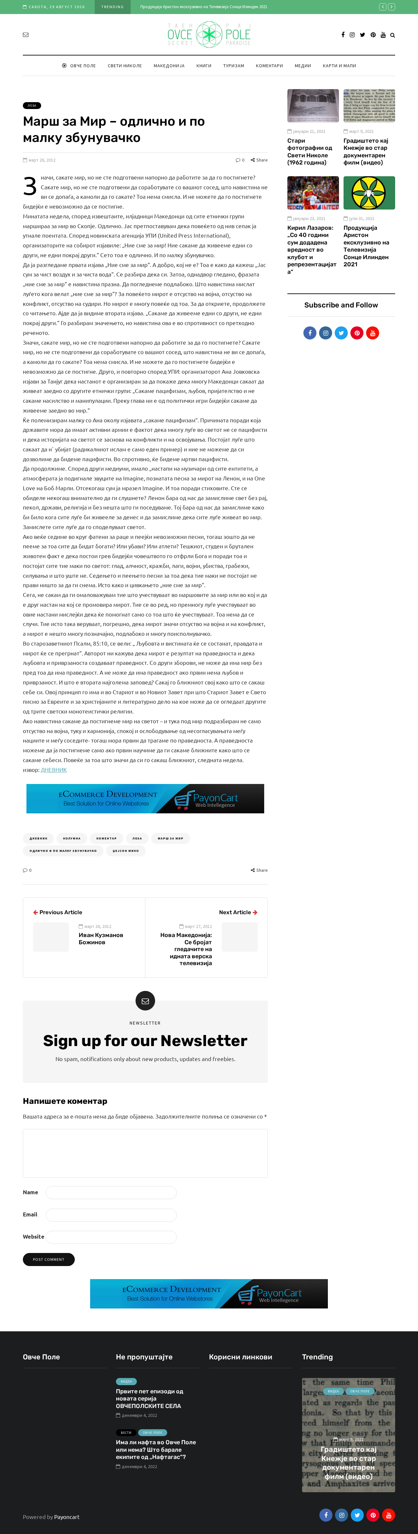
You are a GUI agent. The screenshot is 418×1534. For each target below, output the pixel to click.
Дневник (38, 838)
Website (33, 1236)
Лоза (32, 105)
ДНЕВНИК (54, 769)
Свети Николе (125, 66)
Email (30, 1214)
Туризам (233, 66)
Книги (204, 66)
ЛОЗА (137, 838)
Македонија (169, 66)
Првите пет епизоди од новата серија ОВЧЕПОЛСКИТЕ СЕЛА (149, 1399)
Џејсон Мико (126, 851)
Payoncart (67, 1516)
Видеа (126, 1381)
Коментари (269, 66)
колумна (72, 838)
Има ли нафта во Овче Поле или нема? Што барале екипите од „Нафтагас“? (156, 1450)
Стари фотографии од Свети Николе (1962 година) (309, 151)
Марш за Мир (171, 838)
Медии (303, 66)
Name (30, 1192)
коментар (106, 838)
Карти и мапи (339, 66)
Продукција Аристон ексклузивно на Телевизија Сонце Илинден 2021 (203, 6)
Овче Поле (83, 66)
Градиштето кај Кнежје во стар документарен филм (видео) (366, 151)
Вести (126, 1433)
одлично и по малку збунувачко (63, 851)
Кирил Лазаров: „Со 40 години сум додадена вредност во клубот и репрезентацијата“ (312, 249)
